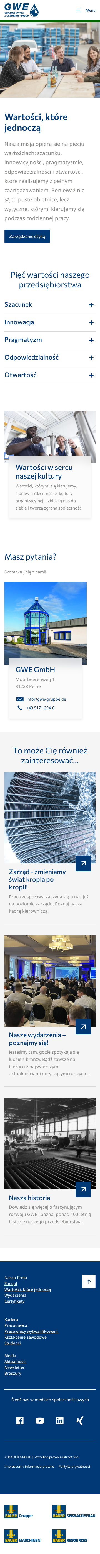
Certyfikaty (14, 1301)
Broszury (12, 1373)
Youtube (40, 1421)
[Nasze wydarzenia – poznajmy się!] (50, 1011)
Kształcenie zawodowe (25, 1337)
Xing (80, 1421)
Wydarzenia (15, 1295)
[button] (89, 1281)
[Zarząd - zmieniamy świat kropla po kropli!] (50, 848)
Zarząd (10, 1283)
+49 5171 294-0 (40, 707)
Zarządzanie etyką (27, 236)
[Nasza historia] (50, 1166)
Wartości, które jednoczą (27, 1289)
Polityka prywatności (74, 1466)
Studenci (12, 1343)
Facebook (20, 1421)
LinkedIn (60, 1421)
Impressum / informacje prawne (29, 1466)
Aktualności (15, 1361)
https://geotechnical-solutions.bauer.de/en (73, 1511)
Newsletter (14, 1367)
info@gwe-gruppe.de (46, 699)
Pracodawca (15, 1325)
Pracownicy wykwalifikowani (31, 1331)
